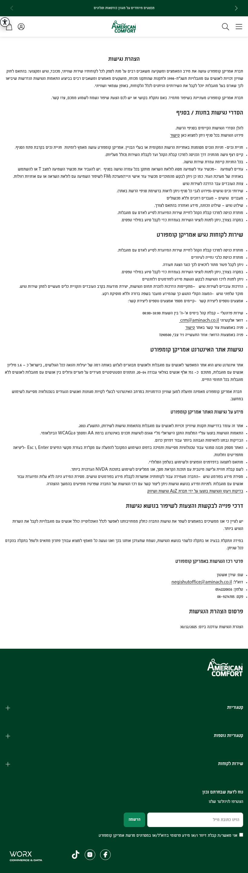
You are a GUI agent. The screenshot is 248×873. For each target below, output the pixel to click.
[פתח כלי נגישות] (5, 22)
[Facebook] (105, 854)
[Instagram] (90, 854)
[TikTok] (75, 854)
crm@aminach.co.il (199, 320)
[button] (239, 26)
